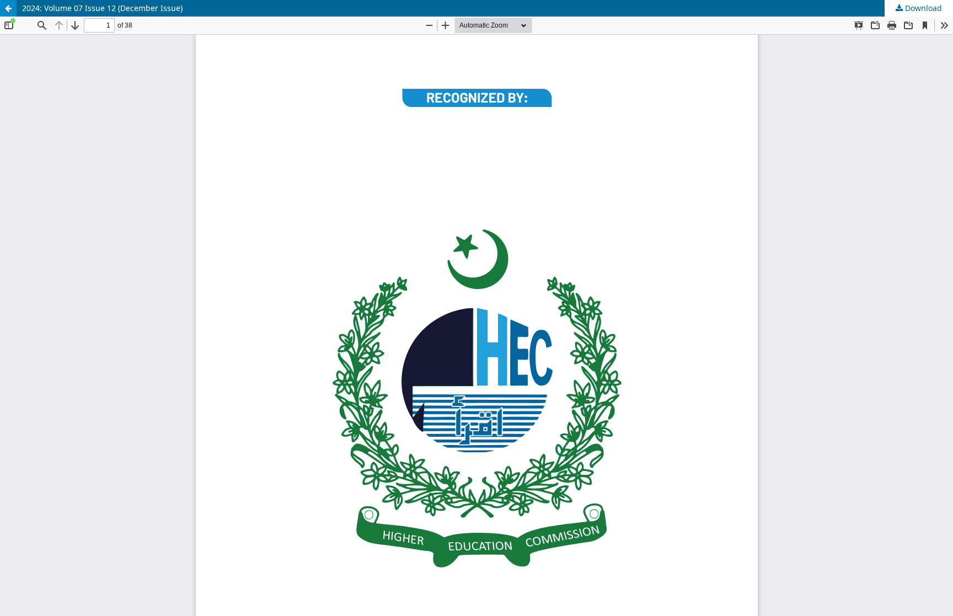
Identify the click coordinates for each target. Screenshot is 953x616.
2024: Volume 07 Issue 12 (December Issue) (102, 8)
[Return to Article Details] (8, 8)
